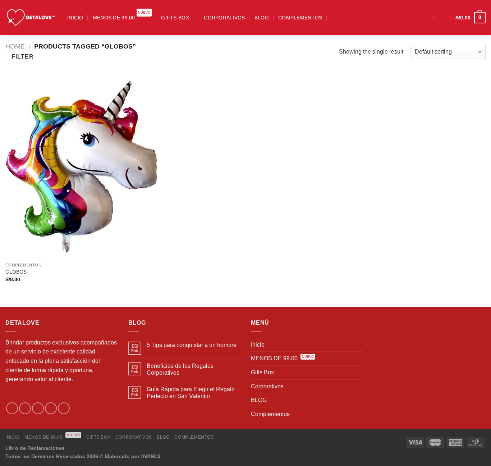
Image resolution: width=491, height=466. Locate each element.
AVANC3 (151, 456)
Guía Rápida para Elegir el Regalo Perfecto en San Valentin (191, 392)
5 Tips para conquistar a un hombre (192, 345)
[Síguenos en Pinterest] (64, 408)
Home (15, 46)
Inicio (75, 17)
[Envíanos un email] (51, 408)
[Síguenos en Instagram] (415, 17)
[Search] (334, 17)
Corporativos (224, 17)
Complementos (300, 17)
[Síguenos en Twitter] (38, 408)
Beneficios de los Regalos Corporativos (180, 369)
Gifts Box (175, 17)
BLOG (261, 17)
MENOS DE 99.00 (122, 15)
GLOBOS (16, 272)
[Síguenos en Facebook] (406, 17)
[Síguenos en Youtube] (424, 17)
